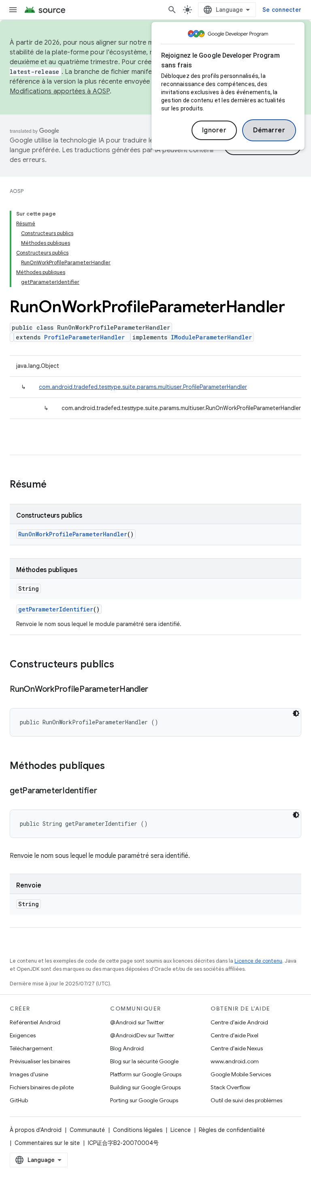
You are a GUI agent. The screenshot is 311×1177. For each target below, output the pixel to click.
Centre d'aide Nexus (237, 1048)
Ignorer (214, 130)
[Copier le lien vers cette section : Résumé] (55, 485)
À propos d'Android (36, 1130)
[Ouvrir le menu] (13, 9)
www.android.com (235, 1061)
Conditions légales (137, 1130)
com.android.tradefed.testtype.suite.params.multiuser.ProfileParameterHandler (143, 387)
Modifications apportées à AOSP (60, 91)
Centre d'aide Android (239, 1022)
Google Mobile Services (241, 1074)
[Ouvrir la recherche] (172, 10)
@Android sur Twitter (137, 1022)
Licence (180, 1130)
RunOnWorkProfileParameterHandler (72, 534)
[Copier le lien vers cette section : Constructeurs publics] (122, 665)
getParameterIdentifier (55, 609)
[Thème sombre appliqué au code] (296, 713)
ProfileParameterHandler (84, 337)
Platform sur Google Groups (145, 1074)
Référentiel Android (35, 1022)
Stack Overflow (230, 1087)
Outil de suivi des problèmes (246, 1100)
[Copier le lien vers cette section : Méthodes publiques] (113, 766)
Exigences (23, 1035)
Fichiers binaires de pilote (42, 1087)
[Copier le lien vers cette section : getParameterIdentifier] (105, 791)
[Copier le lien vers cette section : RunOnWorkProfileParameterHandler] (156, 690)
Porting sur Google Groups (144, 1100)
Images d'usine (29, 1074)
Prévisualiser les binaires (40, 1061)
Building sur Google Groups (145, 1087)
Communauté (87, 1130)
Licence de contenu (258, 960)
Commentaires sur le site (47, 1143)
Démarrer (269, 130)
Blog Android (127, 1048)
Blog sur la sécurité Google (144, 1061)
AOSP (16, 191)
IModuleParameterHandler (211, 337)
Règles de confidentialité (232, 1130)
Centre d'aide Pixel (234, 1035)
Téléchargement (31, 1048)
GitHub (19, 1100)
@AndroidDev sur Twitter (142, 1035)
